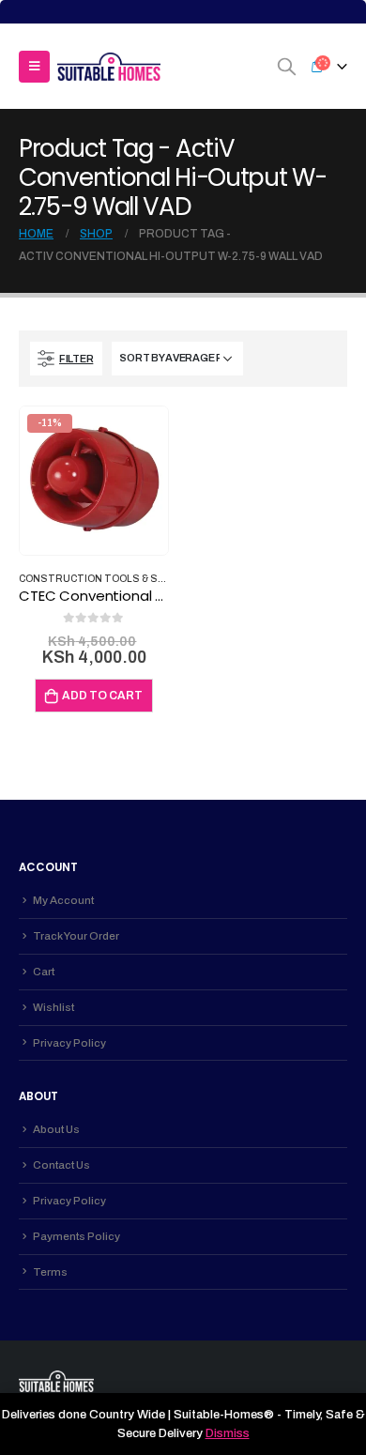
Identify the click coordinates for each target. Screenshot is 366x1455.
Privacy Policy (69, 1043)
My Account (63, 900)
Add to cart (102, 695)
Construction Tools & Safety (104, 579)
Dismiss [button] (228, 1433)
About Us (56, 1129)
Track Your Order (76, 936)
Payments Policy (76, 1236)
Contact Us (61, 1165)
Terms (50, 1272)
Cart (43, 971)
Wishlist (53, 1007)
